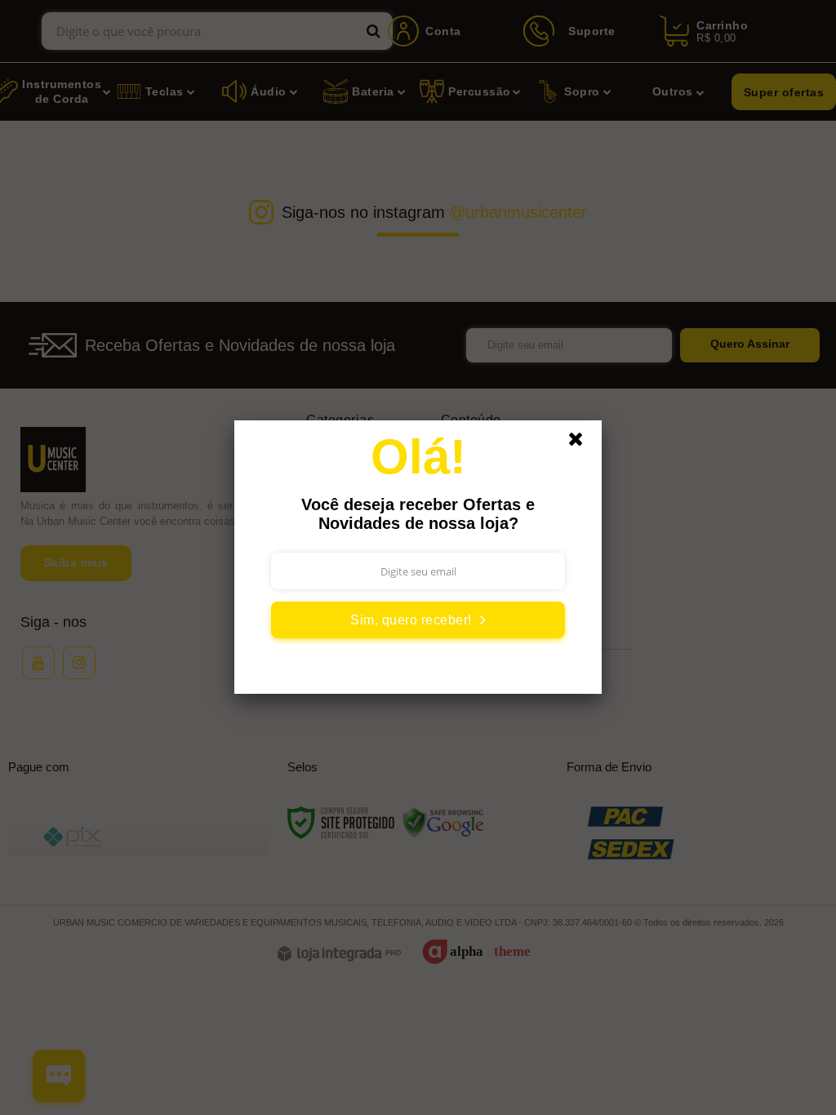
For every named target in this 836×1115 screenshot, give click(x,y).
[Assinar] (418, 620)
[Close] (583, 443)
